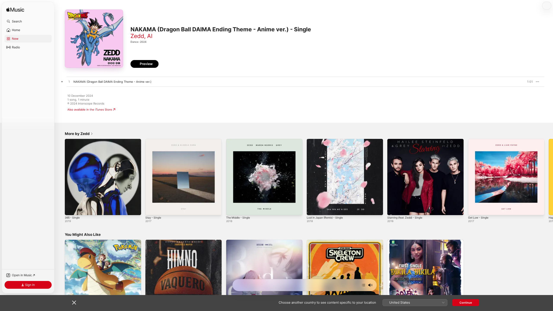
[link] (79, 133)
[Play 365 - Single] (70, 209)
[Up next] (363, 285)
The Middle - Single (239, 140)
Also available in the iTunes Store (89, 109)
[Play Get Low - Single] (473, 209)
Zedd (137, 36)
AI (150, 36)
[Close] (74, 303)
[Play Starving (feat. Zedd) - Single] (392, 209)
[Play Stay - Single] (151, 209)
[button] (28, 21)
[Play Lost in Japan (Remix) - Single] (312, 209)
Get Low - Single (479, 140)
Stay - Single (153, 140)
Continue (465, 302)
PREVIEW (528, 81)
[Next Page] (549, 177)
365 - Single (73, 140)
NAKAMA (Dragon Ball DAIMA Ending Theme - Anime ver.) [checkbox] (112, 81)
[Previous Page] (60, 177)
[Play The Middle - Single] (231, 209)
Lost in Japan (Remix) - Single (327, 140)
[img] (15, 9)
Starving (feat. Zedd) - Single (407, 140)
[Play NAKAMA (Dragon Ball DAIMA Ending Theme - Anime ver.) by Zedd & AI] (69, 82)
